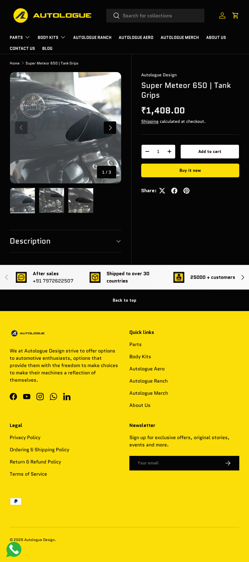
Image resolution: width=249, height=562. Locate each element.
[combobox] (155, 16)
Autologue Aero (147, 368)
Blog (47, 48)
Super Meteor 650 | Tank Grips (52, 63)
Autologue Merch (180, 37)
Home (15, 63)
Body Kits (140, 356)
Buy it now (190, 170)
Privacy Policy (25, 437)
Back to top (124, 300)
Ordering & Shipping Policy (39, 449)
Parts (135, 344)
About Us (216, 37)
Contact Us (22, 48)
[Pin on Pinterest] (186, 191)
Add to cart (209, 151)
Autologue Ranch (92, 37)
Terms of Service (28, 473)
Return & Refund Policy (35, 461)
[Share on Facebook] (174, 191)
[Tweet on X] (162, 191)
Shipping (150, 121)
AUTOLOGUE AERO (136, 37)
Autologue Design (159, 75)
